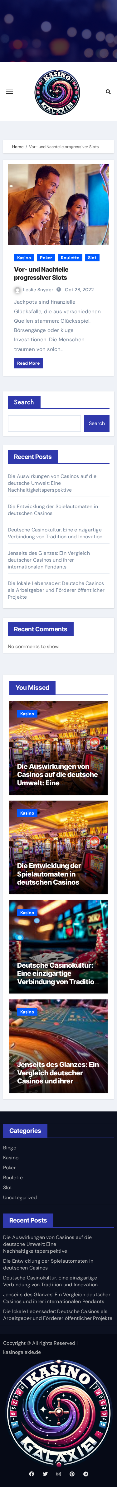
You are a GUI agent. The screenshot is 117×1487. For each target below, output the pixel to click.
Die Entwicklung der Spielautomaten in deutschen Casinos (49, 874)
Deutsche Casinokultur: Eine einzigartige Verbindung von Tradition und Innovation (55, 533)
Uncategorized (20, 1197)
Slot (92, 257)
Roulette (70, 257)
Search (24, 402)
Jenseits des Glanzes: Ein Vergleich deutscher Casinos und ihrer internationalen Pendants (49, 560)
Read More (28, 363)
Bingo (9, 1147)
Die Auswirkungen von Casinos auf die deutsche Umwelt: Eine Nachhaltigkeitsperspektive (52, 483)
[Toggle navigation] (9, 92)
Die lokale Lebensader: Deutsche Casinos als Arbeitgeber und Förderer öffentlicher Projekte (56, 590)
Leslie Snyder (38, 290)
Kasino (24, 257)
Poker (46, 257)
